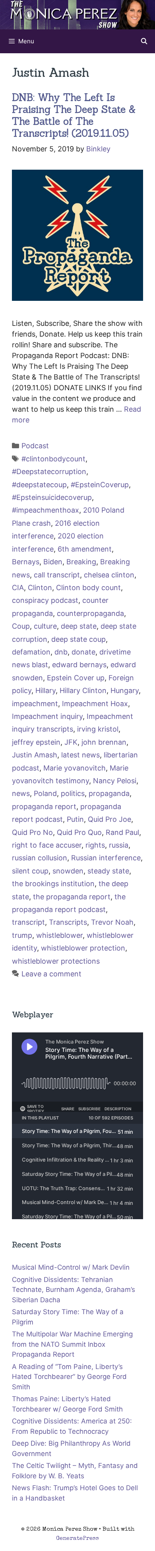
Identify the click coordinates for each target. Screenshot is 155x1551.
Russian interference (106, 858)
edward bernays (79, 664)
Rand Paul (122, 832)
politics (73, 793)
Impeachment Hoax (95, 703)
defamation (31, 652)
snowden (67, 871)
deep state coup (78, 639)
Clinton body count (88, 587)
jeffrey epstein (36, 742)
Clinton (40, 587)
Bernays (25, 562)
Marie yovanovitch (74, 768)
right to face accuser (46, 845)
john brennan (103, 742)
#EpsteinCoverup (100, 484)
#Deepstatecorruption (49, 471)
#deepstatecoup (39, 484)
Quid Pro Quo (79, 832)
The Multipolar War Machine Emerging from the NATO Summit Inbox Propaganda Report (72, 1344)
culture (45, 626)
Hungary (124, 690)
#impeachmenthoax (45, 510)
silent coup (30, 871)
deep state (79, 626)
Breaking (81, 562)
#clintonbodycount (53, 459)
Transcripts (68, 922)
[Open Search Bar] (144, 41)
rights (95, 845)
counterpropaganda (90, 613)
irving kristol (97, 729)
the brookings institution (53, 883)
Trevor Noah (112, 922)
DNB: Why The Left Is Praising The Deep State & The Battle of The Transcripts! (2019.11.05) (74, 115)
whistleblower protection (83, 948)
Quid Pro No (32, 832)
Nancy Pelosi (114, 780)
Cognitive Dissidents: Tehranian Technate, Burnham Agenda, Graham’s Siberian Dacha (73, 1290)
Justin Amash (34, 755)
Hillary (45, 690)
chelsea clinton (109, 575)
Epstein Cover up (76, 678)
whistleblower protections (56, 961)
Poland (45, 793)
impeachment (35, 703)
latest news (80, 755)
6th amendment (85, 549)
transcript (28, 922)
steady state (108, 871)
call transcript (57, 575)
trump (22, 935)
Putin (75, 819)
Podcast (35, 445)
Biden (52, 562)
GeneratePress (77, 1538)
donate (83, 652)
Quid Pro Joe (109, 819)
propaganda (109, 793)
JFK (71, 742)
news (21, 793)
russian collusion (39, 858)
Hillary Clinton (83, 690)
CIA (18, 587)
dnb (61, 652)
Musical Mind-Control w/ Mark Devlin (71, 1267)
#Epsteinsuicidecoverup (52, 497)
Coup (21, 626)
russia (118, 845)
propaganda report (44, 806)
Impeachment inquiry (47, 716)
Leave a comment (51, 974)
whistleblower (59, 935)
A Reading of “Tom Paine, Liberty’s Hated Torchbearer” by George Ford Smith (69, 1377)
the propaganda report (71, 897)
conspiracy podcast (45, 600)
